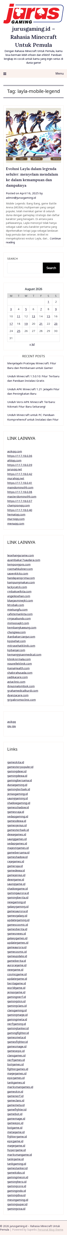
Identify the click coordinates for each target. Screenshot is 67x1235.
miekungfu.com (17, 609)
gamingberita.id (17, 897)
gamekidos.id (16, 1172)
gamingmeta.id (17, 1019)
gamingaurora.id (18, 893)
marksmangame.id (19, 1154)
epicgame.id (15, 1141)
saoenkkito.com (17, 573)
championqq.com (18, 505)
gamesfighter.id (17, 1042)
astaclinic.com (16, 681)
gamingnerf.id (16, 997)
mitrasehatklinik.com (21, 645)
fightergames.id (17, 1069)
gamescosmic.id (17, 924)
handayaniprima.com (21, 578)
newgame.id (15, 969)
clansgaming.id (17, 1010)
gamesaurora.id (17, 911)
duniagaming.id (17, 785)
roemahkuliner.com (20, 569)
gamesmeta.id (16, 1037)
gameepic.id (15, 1123)
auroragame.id (16, 965)
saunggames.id (17, 839)
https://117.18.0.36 (19, 456)
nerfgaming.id (16, 1024)
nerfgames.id (16, 1060)
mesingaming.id (17, 1200)
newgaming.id (16, 902)
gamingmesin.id (17, 1177)
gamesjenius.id (17, 825)
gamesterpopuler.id (20, 767)
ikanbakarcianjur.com (21, 636)
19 (26, 323)
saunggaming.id (17, 798)
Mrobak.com (15, 605)
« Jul (32, 344)
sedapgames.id (17, 843)
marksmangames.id (20, 1087)
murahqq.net (15, 478)
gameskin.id (15, 1091)
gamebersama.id (18, 852)
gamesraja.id (15, 812)
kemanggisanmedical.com (24, 654)
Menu (59, 73)
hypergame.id (16, 1150)
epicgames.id (16, 1078)
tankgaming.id (16, 1163)
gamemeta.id (16, 1105)
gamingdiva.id (16, 1195)
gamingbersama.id (19, 780)
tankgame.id (15, 1159)
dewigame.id (15, 879)
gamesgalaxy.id (17, 915)
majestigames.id (18, 848)
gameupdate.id (17, 956)
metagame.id (16, 1132)
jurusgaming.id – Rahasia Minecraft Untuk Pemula (33, 36)
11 (18, 316)
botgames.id (15, 1064)
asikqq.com (14, 451)
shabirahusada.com (19, 672)
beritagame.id (16, 983)
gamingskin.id (16, 1001)
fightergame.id (17, 1136)
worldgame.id (16, 987)
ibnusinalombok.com (21, 686)
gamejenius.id (16, 875)
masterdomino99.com (21, 496)
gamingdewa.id (17, 775)
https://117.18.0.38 (19, 492)
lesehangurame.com (20, 555)
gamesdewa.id (16, 821)
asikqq (11, 721)
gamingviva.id (16, 1208)
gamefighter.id (16, 1109)
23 (56, 323)
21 (41, 323)
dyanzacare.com (17, 695)
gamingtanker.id (18, 1028)
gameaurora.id (16, 947)
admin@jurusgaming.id (21, 197)
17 (11, 323)
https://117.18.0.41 (19, 483)
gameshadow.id (17, 857)
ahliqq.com (14, 460)
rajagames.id (15, 861)
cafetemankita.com (20, 614)
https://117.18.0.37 (19, 501)
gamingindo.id (16, 1190)
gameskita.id (15, 762)
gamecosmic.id (17, 951)
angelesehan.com (18, 596)
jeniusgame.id (16, 992)
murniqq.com (16, 519)
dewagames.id (16, 834)
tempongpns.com (19, 564)
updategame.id (17, 978)
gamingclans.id (17, 1005)
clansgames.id (16, 1055)
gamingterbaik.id (18, 789)
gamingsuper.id (17, 1204)
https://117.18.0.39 (19, 465)
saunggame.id (16, 884)
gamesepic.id (16, 1051)
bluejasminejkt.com (20, 600)
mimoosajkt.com (18, 623)
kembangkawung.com (21, 627)
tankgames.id (16, 1082)
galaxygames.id (17, 938)
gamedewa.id (16, 870)
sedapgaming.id (17, 816)
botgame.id (14, 1127)
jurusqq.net (14, 469)
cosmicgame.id (17, 974)
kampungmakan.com (21, 582)
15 (48, 316)
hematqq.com (16, 514)
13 (33, 316)
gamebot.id (14, 1114)
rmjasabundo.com (19, 618)
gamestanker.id (17, 1168)
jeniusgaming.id (17, 794)
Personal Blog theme (50, 1229)
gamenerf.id (15, 1096)
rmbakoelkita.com (19, 591)
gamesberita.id (17, 929)
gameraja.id (15, 866)
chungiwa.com (16, 632)
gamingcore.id (16, 1186)
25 (18, 331)
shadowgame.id (17, 888)
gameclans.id (15, 1100)
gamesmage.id (16, 1046)
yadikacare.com (17, 677)
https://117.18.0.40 (19, 510)
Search (12, 258)
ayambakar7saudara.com (23, 560)
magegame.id (16, 1145)
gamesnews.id (16, 933)
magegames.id (16, 1073)
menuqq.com (15, 523)
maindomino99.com (20, 487)
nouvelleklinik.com (19, 663)
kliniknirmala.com (19, 659)
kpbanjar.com (16, 650)
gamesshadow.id (18, 807)
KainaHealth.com (18, 668)
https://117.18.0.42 (19, 474)
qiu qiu (11, 726)
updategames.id (17, 942)
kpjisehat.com (16, 641)
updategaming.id (18, 920)
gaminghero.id (16, 1181)
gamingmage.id (17, 1014)
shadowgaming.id (18, 803)
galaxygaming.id (17, 906)
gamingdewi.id (16, 771)
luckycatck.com (17, 587)
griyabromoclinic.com (21, 699)
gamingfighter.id (18, 1033)
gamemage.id (16, 1118)
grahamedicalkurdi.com (22, 690)
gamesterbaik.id (18, 830)
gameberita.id (16, 960)
